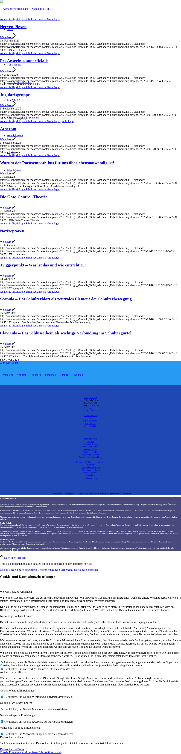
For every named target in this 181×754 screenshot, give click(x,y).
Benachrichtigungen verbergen (54, 569)
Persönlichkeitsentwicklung (90, 457)
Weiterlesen (6, 37)
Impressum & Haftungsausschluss (90, 462)
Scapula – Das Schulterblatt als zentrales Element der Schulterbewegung (66, 299)
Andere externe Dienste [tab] (13, 672)
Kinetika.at (90, 475)
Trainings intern (90, 439)
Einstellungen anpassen (85, 569)
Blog (91, 418)
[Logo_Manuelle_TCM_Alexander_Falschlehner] (24, 8)
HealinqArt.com (90, 478)
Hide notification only (50, 752)
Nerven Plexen (13, 26)
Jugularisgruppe (15, 95)
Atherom (8, 128)
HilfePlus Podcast (90, 421)
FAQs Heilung (90, 397)
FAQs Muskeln (90, 408)
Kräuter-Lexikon (91, 449)
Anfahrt (90, 441)
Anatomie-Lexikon (90, 452)
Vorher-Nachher (90, 415)
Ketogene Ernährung (90, 426)
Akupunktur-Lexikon (91, 447)
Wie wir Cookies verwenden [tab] (16, 591)
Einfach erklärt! (90, 472)
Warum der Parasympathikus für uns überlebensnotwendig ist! (57, 163)
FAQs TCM (90, 410)
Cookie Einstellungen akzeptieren (18, 569)
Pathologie (68, 121)
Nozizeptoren (12, 231)
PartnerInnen (90, 423)
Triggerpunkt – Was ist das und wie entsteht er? (43, 265)
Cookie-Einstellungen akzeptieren (19, 752)
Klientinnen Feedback (90, 470)
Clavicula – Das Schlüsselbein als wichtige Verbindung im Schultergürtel (66, 333)
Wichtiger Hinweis (90, 444)
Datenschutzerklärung (90, 467)
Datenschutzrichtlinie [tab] (12, 737)
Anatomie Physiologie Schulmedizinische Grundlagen (30, 19)
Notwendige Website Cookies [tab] (16, 616)
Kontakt (90, 465)
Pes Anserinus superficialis (24, 60)
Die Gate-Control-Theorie (23, 197)
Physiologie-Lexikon (90, 454)
